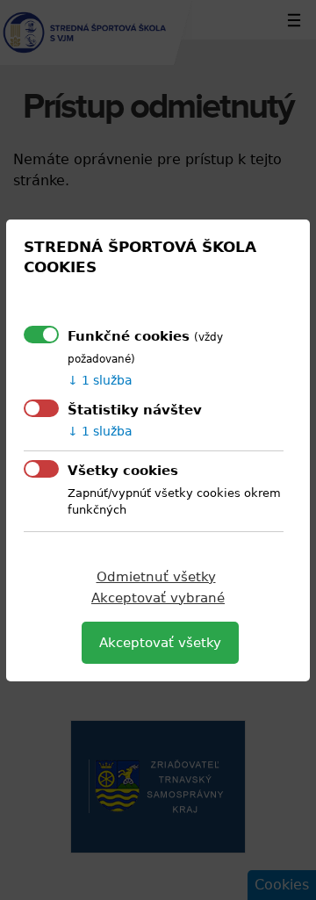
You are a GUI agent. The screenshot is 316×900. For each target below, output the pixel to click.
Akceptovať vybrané (158, 598)
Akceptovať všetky (160, 643)
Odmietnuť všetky (156, 577)
